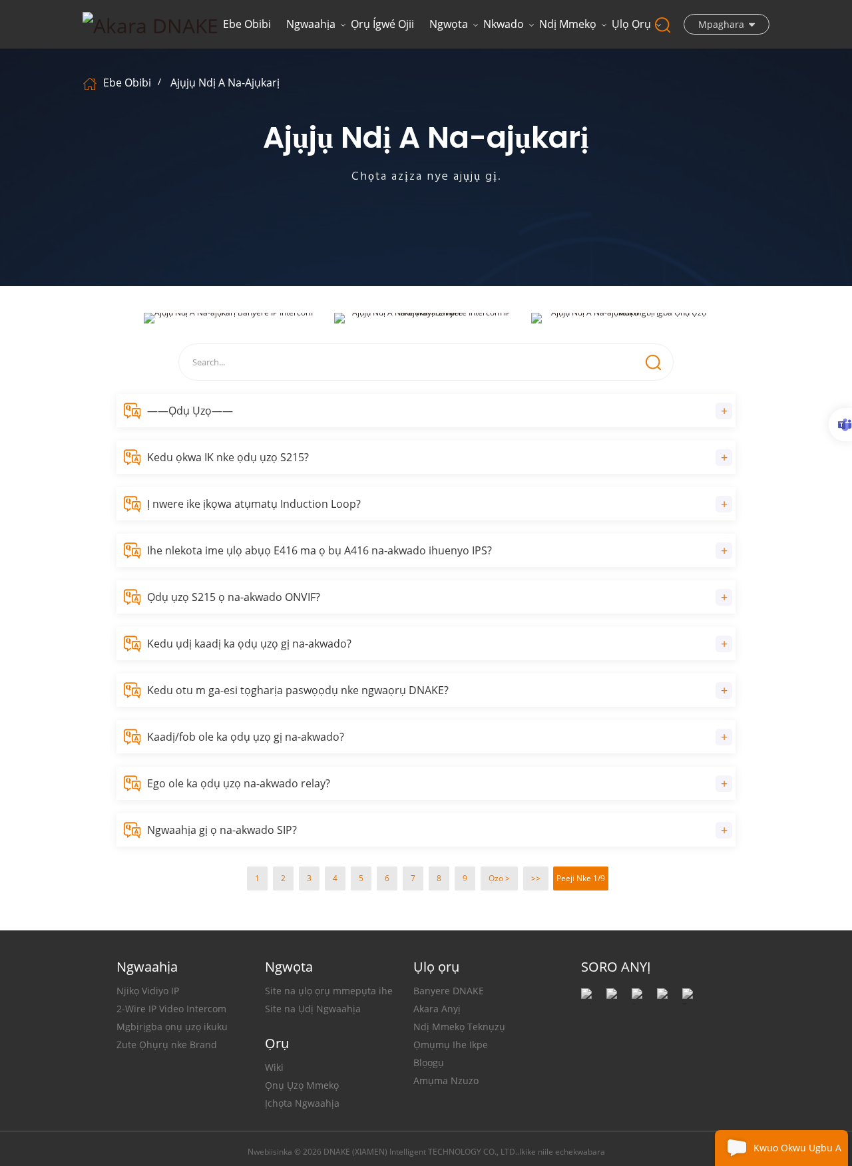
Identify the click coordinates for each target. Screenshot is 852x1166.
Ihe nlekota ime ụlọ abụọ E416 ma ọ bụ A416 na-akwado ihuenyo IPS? (319, 550)
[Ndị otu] (840, 424)
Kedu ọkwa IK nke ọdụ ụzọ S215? (228, 457)
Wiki (274, 1067)
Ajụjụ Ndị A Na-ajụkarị (225, 82)
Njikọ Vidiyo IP (147, 990)
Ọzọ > (499, 878)
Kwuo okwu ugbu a (797, 1147)
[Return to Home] (92, 83)
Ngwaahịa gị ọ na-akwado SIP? (222, 830)
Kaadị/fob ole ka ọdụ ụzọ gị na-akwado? (245, 736)
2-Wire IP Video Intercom (171, 1008)
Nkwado (503, 24)
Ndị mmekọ (567, 24)
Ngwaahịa (310, 24)
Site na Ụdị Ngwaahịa (313, 1008)
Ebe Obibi (247, 24)
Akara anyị (437, 1008)
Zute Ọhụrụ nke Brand (166, 1044)
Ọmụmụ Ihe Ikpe (450, 1044)
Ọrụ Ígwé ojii (382, 24)
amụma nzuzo (446, 1080)
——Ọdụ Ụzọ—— (190, 410)
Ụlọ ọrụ (631, 24)
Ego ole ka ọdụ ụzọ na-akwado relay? (238, 783)
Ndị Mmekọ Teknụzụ (459, 1026)
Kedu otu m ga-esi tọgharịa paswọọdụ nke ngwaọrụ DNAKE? (298, 690)
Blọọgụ (428, 1062)
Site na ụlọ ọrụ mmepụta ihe (329, 990)
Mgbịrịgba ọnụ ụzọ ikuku (172, 1026)
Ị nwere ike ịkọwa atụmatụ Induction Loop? (254, 503)
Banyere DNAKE (448, 990)
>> (535, 878)
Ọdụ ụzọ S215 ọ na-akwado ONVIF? (233, 597)
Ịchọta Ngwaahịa (302, 1103)
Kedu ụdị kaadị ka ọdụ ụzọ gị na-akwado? (249, 643)
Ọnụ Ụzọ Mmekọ (302, 1085)
